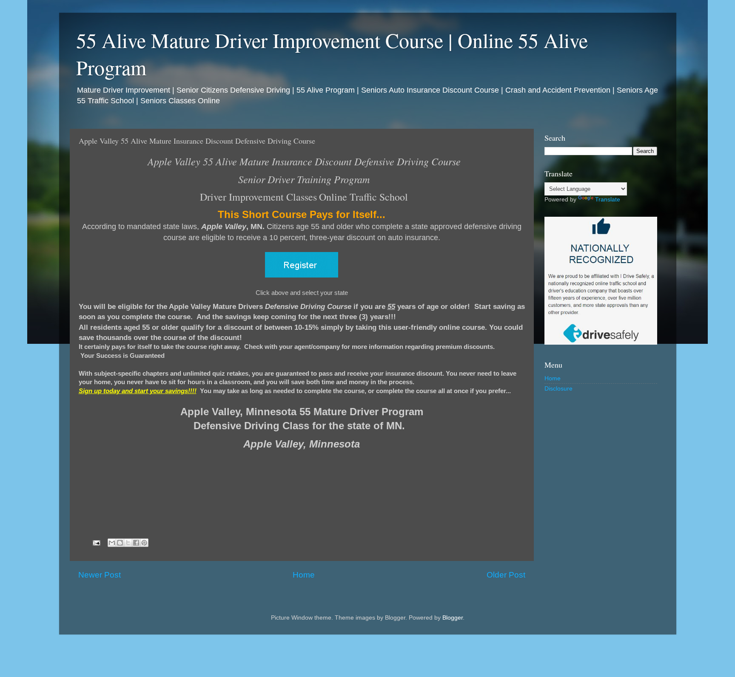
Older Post (506, 574)
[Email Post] (96, 542)
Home (304, 574)
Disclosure (558, 388)
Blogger (452, 618)
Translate (607, 199)
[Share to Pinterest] (144, 542)
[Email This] (112, 542)
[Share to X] (128, 542)
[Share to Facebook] (136, 542)
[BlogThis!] (120, 542)
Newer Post (99, 574)
